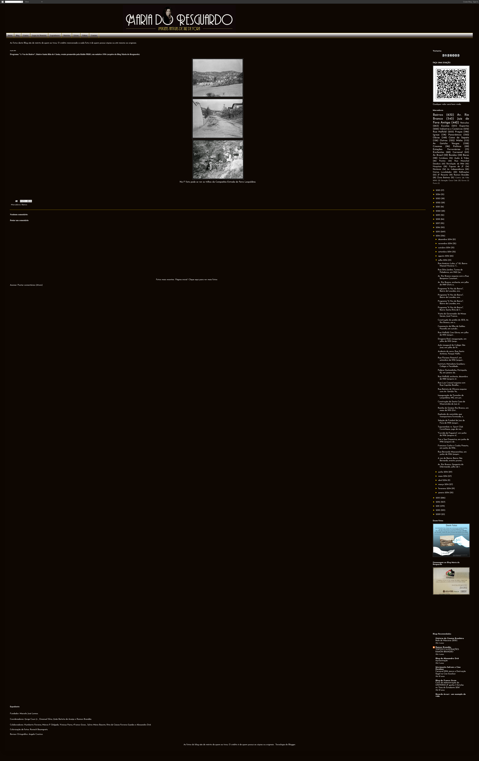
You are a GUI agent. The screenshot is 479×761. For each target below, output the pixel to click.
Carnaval (458, 152)
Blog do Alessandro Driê (447, 659)
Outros (443, 140)
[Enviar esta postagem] (16, 201)
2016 (438, 228)
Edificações (464, 172)
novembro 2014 (445, 244)
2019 (438, 215)
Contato (94, 35)
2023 (438, 199)
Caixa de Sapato (459, 138)
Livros (76, 35)
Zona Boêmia (443, 178)
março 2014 (443, 484)
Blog (17, 35)
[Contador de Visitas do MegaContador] (451, 57)
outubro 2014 (444, 248)
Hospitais (437, 167)
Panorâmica (454, 135)
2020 (438, 211)
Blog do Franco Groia (445, 681)
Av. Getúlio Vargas (446, 143)
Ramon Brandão (461, 175)
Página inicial (181, 280)
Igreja (436, 135)
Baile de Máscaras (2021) (446, 641)
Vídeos (84, 35)
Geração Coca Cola (449, 181)
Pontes (442, 161)
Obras (436, 138)
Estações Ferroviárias (446, 149)
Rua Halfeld (440, 132)
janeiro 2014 (444, 493)
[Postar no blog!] (23, 201)
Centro (458, 178)
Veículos (464, 123)
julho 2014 (443, 260)
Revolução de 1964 (455, 164)
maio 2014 (443, 476)
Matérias (66, 35)
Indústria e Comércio (451, 129)
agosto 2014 (444, 256)
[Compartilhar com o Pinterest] (30, 201)
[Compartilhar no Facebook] (28, 201)
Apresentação (441, 661)
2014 (438, 236)
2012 (438, 502)
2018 (438, 219)
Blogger (291, 745)
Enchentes (438, 152)
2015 (438, 232)
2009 (438, 514)
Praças (458, 132)
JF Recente (443, 175)
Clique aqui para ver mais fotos (203, 280)
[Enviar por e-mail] (21, 201)
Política (457, 146)
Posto (435, 183)
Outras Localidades (442, 172)
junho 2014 (443, 472)
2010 (438, 510)
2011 (438, 506)
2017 (438, 223)
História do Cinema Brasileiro (449, 638)
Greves (464, 180)
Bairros (24, 205)
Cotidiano (443, 158)
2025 (438, 190)
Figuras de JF (456, 167)
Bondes (453, 155)
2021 (438, 207)
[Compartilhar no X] (26, 201)
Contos (25, 35)
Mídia (459, 140)
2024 (438, 194)
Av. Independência (455, 169)
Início (10, 35)
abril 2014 (443, 480)
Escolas (445, 126)
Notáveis (437, 169)
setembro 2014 (445, 252)
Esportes (464, 126)
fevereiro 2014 (444, 489)
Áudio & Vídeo (461, 158)
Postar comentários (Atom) (30, 285)
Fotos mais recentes (165, 280)
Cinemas (437, 146)
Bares (466, 155)
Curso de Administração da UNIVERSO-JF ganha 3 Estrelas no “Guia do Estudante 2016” (449, 685)
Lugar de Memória (39, 35)
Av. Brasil (438, 155)
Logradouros (55, 35)
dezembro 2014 (445, 239)
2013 (438, 498)
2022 (438, 203)
